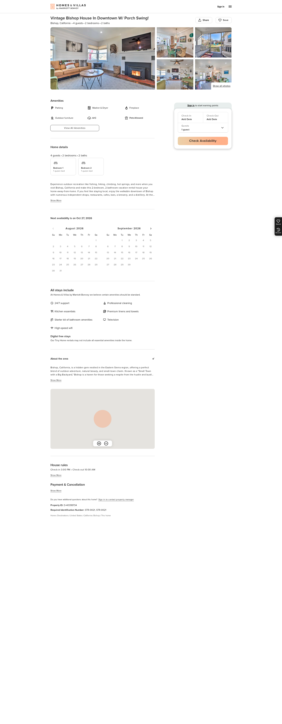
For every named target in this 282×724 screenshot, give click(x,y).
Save (226, 20)
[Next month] (151, 228)
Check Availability (202, 141)
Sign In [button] (220, 6)
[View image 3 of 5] (213, 42)
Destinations (63, 515)
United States (76, 515)
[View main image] (102, 58)
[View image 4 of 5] (175, 74)
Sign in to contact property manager (116, 499)
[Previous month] (53, 228)
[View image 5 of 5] (213, 74)
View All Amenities (74, 128)
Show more (56, 200)
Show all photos (221, 85)
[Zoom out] (106, 443)
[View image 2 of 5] (175, 42)
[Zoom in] (99, 443)
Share (206, 20)
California (88, 515)
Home (53, 515)
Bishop (96, 515)
